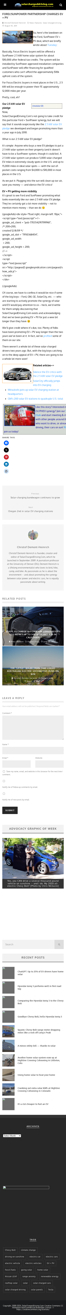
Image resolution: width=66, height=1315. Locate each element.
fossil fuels (10, 1270)
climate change (28, 1250)
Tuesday (52, 44)
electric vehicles (33, 1263)
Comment (7, 713)
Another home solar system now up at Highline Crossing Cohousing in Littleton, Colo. (39, 1060)
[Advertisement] (25, 915)
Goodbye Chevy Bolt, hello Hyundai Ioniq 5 (40, 1016)
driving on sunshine (14, 1256)
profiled (47, 335)
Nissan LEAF (11, 1276)
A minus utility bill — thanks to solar (37, 1045)
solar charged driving (15, 1289)
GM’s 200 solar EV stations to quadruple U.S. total (35, 398)
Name (5, 744)
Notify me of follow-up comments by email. (20, 787)
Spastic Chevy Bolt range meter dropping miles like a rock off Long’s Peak (39, 1031)
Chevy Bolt (10, 1250)
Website (38, 758)
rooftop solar (11, 1283)
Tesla (50, 1289)
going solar (26, 1270)
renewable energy (49, 1276)
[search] (59, 944)
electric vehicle (12, 1263)
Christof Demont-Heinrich (15, 23)
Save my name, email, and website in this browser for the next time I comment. (32, 773)
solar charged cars (42, 1283)
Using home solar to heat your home (36, 1075)
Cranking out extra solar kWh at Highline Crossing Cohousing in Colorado (39, 1089)
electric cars (52, 1256)
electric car (35, 1256)
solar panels (37, 1289)
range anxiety (29, 1276)
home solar (42, 1270)
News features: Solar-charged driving (45, 23)
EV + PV (50, 1263)
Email (5, 758)
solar (25, 1283)
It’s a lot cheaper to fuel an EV (33, 1104)
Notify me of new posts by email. (15, 800)
